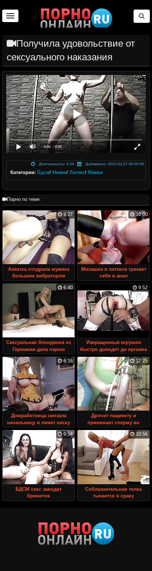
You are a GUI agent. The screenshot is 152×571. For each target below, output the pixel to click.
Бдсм (43, 172)
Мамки (95, 172)
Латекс (77, 172)
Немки (59, 172)
